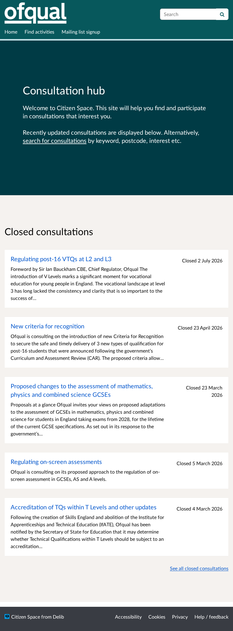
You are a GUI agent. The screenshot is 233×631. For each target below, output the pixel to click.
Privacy (180, 616)
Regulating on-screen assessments (56, 461)
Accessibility (128, 616)
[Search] (222, 14)
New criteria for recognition (47, 326)
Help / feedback (211, 616)
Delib (58, 616)
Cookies (156, 616)
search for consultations (54, 140)
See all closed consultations (199, 568)
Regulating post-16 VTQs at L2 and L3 (61, 258)
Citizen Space (25, 616)
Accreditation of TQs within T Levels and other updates (84, 507)
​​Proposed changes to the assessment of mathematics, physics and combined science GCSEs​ (82, 390)
